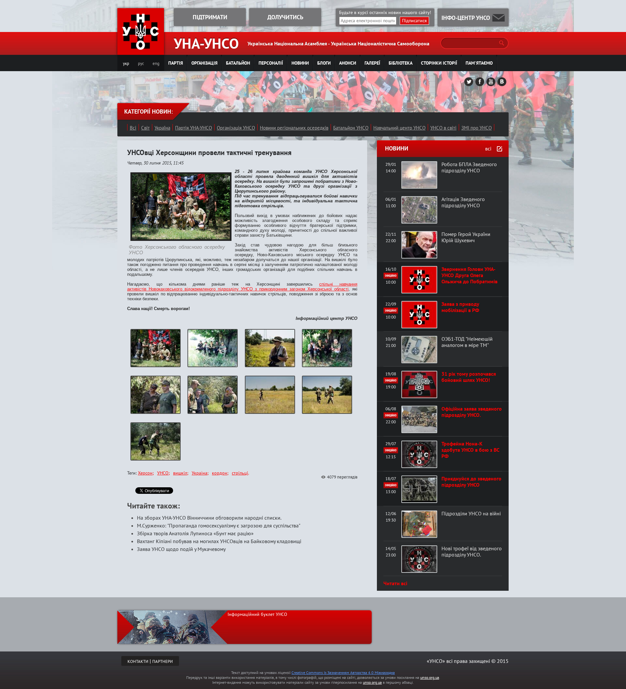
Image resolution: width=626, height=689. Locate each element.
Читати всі (395, 583)
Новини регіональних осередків (294, 128)
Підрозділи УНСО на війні (471, 513)
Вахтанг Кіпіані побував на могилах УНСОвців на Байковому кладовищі (219, 541)
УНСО (163, 473)
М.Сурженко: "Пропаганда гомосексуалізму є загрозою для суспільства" (218, 525)
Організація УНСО (236, 128)
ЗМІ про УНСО (476, 128)
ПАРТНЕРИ (162, 661)
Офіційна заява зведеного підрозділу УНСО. (471, 411)
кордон (219, 473)
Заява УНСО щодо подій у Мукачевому (181, 549)
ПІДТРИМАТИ (210, 17)
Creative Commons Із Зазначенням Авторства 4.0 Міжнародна (343, 672)
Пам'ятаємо (479, 63)
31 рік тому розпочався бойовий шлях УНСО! (468, 376)
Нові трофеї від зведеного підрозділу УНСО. (471, 551)
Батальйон (238, 63)
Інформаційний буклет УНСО (257, 614)
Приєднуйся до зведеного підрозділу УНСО (471, 481)
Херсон (145, 473)
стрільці (240, 473)
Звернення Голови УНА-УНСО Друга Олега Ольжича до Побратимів (469, 275)
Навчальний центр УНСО (399, 128)
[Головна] (140, 51)
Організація (204, 63)
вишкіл (180, 473)
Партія (175, 63)
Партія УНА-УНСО (193, 128)
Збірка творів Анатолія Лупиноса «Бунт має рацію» (195, 533)
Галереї (372, 63)
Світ (145, 128)
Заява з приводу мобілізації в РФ (460, 307)
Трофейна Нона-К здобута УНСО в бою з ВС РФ (470, 449)
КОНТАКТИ (137, 661)
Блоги (324, 63)
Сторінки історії (439, 63)
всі (488, 148)
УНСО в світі (443, 128)
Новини (300, 63)
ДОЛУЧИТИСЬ (285, 17)
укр (126, 63)
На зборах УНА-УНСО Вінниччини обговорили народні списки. (209, 517)
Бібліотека (400, 63)
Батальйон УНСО (350, 128)
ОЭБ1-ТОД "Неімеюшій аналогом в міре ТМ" (467, 342)
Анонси (347, 63)
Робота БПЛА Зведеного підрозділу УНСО (469, 167)
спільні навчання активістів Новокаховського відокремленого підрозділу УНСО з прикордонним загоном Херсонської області (242, 286)
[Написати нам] (498, 18)
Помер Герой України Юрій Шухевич (465, 237)
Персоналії (271, 63)
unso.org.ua (429, 677)
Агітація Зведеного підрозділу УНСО (463, 202)
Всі (133, 128)
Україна (162, 128)
